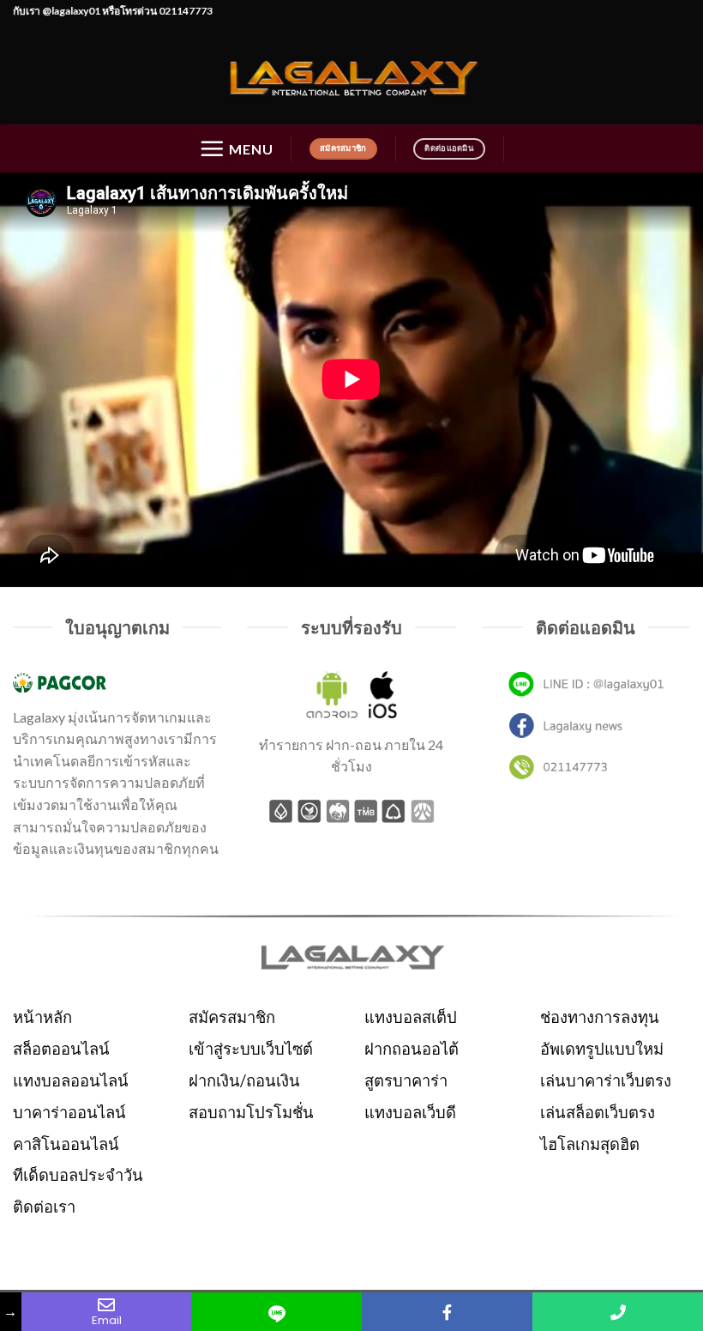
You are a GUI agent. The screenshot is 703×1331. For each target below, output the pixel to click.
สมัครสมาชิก (232, 1016)
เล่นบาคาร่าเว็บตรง (605, 1080)
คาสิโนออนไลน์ (66, 1143)
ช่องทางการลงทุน (599, 1016)
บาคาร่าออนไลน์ (69, 1112)
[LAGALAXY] (351, 75)
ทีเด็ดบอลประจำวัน (78, 1174)
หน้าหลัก (42, 1016)
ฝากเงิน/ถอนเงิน (244, 1080)
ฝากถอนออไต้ (411, 1048)
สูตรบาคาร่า (406, 1080)
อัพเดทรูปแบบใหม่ (602, 1048)
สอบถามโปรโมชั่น (251, 1112)
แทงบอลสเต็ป (410, 1016)
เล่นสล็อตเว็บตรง (597, 1112)
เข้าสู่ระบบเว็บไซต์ (251, 1048)
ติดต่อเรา (44, 1206)
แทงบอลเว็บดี (410, 1112)
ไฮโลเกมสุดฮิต (590, 1143)
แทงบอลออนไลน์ (71, 1080)
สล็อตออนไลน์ (61, 1048)
